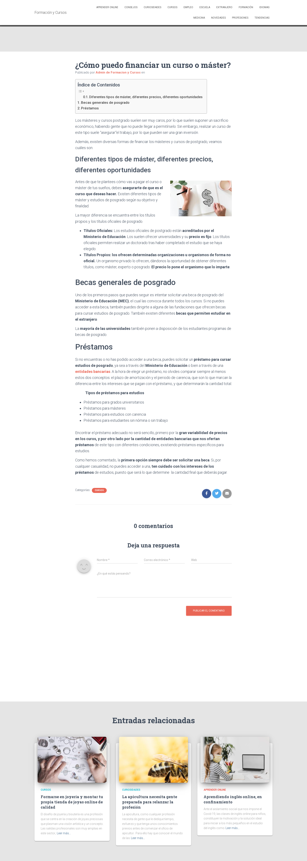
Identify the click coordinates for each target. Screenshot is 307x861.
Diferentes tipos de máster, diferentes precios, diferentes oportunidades (146, 97)
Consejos (130, 7)
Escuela (204, 7)
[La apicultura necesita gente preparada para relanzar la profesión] (153, 759)
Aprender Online (107, 7)
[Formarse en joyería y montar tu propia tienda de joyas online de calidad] (72, 759)
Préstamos (90, 108)
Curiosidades (152, 7)
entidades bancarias (92, 371)
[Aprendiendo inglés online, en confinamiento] (234, 759)
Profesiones (240, 17)
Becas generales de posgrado (105, 102)
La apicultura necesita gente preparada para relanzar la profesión (149, 802)
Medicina (199, 17)
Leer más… (64, 833)
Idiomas (264, 7)
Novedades (218, 17)
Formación (246, 7)
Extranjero (224, 7)
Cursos (172, 7)
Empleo (188, 7)
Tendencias (262, 17)
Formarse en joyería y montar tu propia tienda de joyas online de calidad (72, 802)
